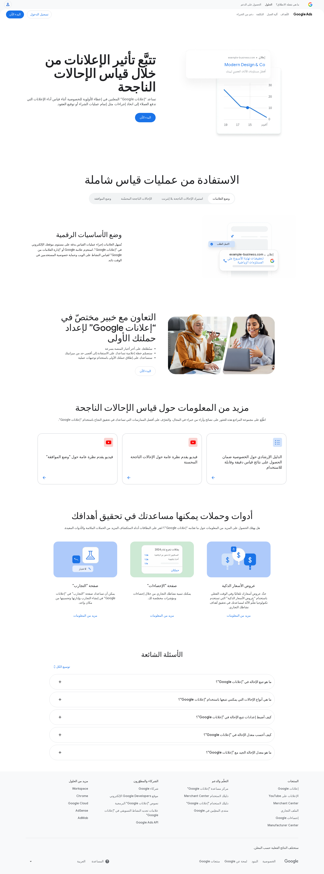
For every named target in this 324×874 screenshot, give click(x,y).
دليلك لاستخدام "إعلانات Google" (207, 803)
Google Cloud (78, 803)
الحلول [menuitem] (268, 4)
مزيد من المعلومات (239, 616)
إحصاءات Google (287, 818)
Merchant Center (285, 803)
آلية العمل (272, 14)
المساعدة (98, 861)
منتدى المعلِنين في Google (211, 811)
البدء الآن (15, 14)
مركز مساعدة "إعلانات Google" (207, 789)
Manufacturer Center (283, 825)
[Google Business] (310, 5)
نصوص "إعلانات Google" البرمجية (136, 803)
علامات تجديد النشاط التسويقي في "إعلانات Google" (131, 813)
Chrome (82, 796)
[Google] (291, 861)
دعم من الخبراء (245, 14)
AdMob (83, 818)
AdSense (82, 811)
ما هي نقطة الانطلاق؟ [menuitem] (287, 4)
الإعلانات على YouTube (283, 796)
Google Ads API (147, 822)
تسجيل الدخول (39, 14)
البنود (255, 861)
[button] (162, 681)
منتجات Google (209, 861)
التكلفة (260, 14)
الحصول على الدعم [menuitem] (251, 4)
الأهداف (284, 14)
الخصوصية (268, 861)
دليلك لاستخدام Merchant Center (206, 796)
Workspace (80, 789)
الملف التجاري (289, 811)
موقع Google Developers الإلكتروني (134, 796)
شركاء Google (148, 789)
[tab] (221, 198)
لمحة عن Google (235, 861)
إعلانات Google (288, 789)
